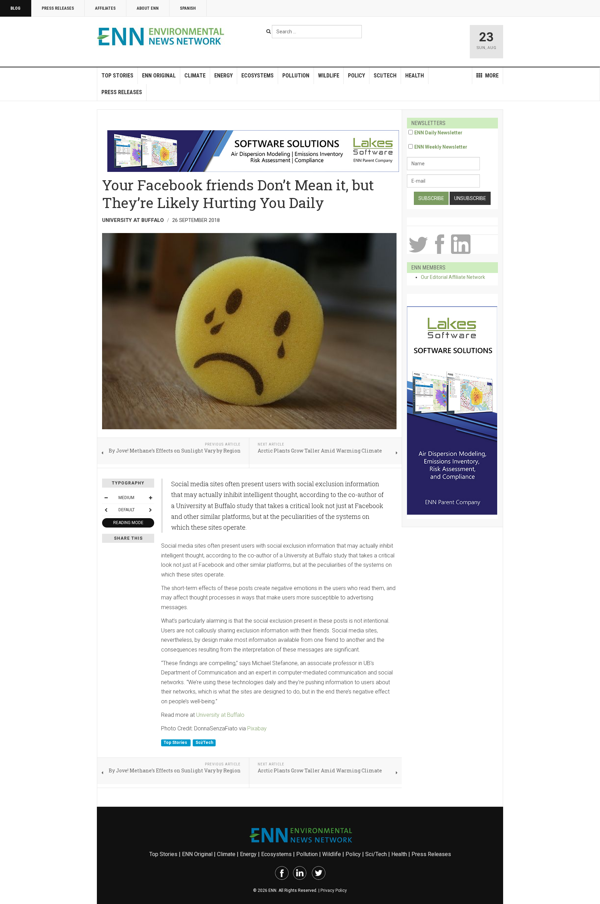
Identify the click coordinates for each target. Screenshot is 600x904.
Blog (15, 8)
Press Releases (58, 8)
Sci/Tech (385, 75)
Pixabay (257, 728)
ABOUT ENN (148, 8)
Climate (195, 75)
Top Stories (117, 75)
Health (414, 75)
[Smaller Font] (106, 497)
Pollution (295, 75)
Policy (356, 75)
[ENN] (162, 36)
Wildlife (328, 75)
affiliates (105, 8)
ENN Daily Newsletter (438, 132)
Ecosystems (257, 75)
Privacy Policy (333, 890)
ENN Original (159, 75)
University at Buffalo (220, 715)
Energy (223, 75)
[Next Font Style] (150, 510)
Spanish (188, 8)
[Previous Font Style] (106, 510)
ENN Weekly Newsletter (440, 147)
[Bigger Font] (150, 497)
